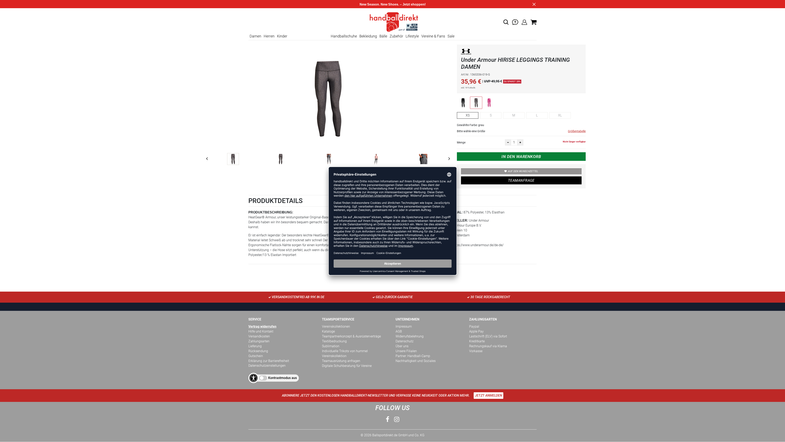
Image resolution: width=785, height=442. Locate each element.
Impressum (404, 326)
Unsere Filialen (406, 351)
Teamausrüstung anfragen (341, 361)
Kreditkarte (477, 341)
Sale (450, 36)
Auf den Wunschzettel (523, 171)
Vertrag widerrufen (262, 326)
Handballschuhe (344, 36)
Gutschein (255, 356)
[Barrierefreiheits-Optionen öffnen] (253, 378)
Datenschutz (405, 341)
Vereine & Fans (433, 36)
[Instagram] (396, 419)
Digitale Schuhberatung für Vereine (347, 366)
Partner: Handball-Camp (413, 356)
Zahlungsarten (258, 341)
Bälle (383, 36)
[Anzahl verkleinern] (508, 142)
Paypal (474, 326)
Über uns (402, 346)
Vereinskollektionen (336, 326)
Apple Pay (476, 331)
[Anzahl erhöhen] (520, 142)
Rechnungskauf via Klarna (488, 346)
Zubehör (396, 36)
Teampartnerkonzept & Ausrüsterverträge (351, 336)
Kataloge (328, 331)
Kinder (282, 36)
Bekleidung (368, 36)
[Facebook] (387, 419)
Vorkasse (475, 351)
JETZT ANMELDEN (488, 395)
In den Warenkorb (521, 156)
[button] (506, 22)
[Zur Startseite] (392, 22)
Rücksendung (258, 351)
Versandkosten (259, 336)
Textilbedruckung (334, 341)
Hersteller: (456, 220)
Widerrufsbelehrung (410, 336)
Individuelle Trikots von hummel (345, 351)
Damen (255, 36)
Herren (269, 36)
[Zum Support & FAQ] (515, 22)
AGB (399, 331)
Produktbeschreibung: (270, 212)
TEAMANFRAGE (521, 180)
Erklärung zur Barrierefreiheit (268, 361)
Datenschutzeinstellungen (267, 366)
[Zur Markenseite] (466, 52)
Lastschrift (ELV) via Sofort (488, 336)
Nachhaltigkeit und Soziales (416, 361)
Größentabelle (577, 131)
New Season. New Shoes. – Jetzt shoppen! (393, 4)
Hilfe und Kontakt (260, 331)
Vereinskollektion (334, 356)
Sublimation (330, 346)
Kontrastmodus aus (282, 378)
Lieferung (255, 346)
